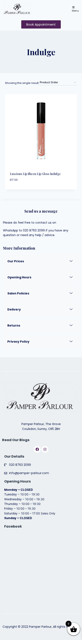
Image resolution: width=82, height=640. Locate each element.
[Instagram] (45, 449)
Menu (75, 10)
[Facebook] (37, 449)
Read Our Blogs (15, 440)
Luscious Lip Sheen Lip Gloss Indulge (35, 174)
